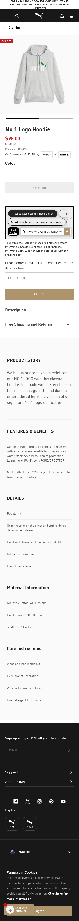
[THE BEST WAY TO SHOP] (12, 824)
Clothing (15, 27)
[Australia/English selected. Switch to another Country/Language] (39, 852)
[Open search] (17, 16)
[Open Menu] (8, 15)
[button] (8, 15)
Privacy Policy (13, 254)
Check (39, 294)
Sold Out (39, 188)
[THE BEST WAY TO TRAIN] (30, 824)
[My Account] (62, 16)
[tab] (23, 118)
